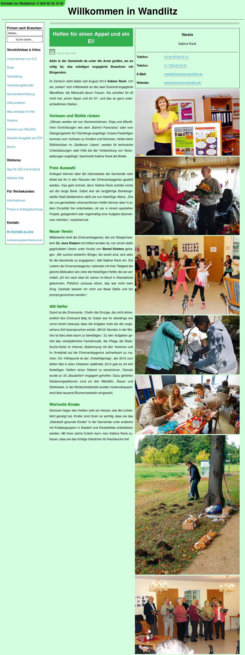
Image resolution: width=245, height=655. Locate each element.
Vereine (12, 120)
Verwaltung (14, 76)
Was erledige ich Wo (21, 111)
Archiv (11, 147)
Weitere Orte (15, 178)
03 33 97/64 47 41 (176, 57)
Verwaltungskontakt (20, 85)
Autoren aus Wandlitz (21, 129)
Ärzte (10, 67)
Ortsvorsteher (16, 102)
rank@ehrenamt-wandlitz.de (183, 74)
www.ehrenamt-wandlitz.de (182, 82)
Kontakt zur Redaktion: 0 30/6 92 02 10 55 (32, 3)
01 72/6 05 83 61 (175, 65)
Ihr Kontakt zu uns (20, 231)
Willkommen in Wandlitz (122, 10)
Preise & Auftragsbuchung (24, 209)
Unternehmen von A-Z (22, 58)
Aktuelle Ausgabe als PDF (25, 138)
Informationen (16, 200)
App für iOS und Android (23, 169)
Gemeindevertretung (21, 94)
